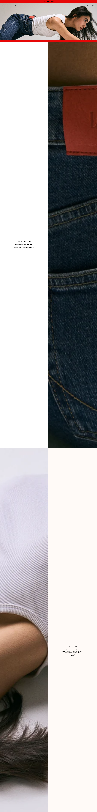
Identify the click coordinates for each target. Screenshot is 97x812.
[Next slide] (95, 1)
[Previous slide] (1, 1)
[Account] (90, 5)
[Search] (87, 5)
